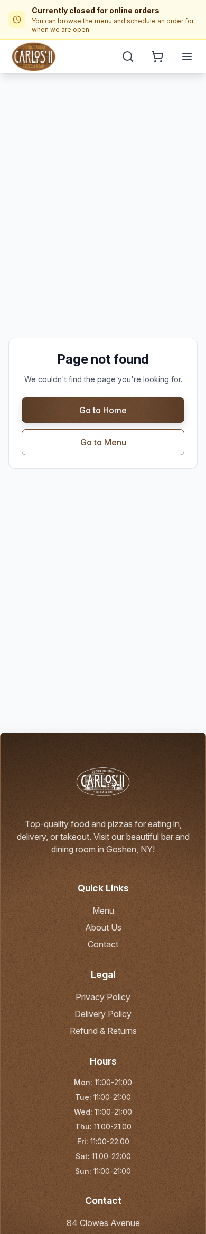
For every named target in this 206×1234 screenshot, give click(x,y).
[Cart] (157, 56)
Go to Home (103, 410)
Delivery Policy (103, 1014)
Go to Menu (103, 442)
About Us (103, 927)
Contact (103, 944)
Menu (103, 910)
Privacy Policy (103, 997)
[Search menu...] (127, 56)
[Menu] (187, 56)
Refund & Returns (103, 1031)
